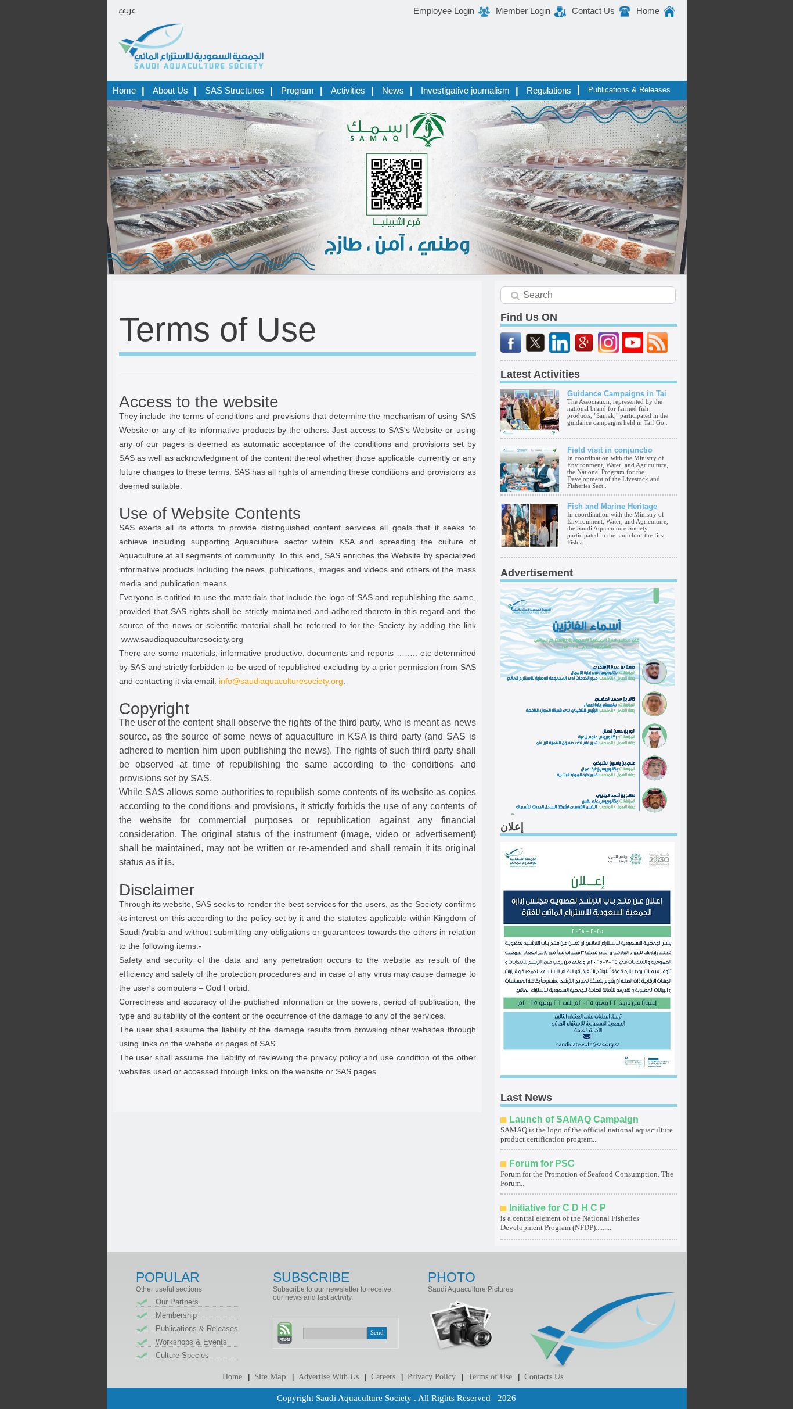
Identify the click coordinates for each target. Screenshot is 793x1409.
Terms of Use (490, 1376)
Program (297, 90)
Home (647, 11)
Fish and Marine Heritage (612, 506)
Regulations (549, 90)
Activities (348, 90)
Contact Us (593, 11)
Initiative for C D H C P (557, 1208)
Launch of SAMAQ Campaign (574, 1119)
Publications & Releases (629, 89)
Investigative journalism (465, 90)
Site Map (270, 1376)
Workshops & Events (191, 1342)
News (393, 90)
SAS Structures (234, 90)
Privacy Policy (432, 1376)
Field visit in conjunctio (610, 450)
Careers (383, 1376)
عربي (127, 11)
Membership (176, 1315)
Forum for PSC (542, 1163)
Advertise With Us (328, 1376)
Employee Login (443, 11)
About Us (170, 90)
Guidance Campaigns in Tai (616, 393)
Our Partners (177, 1301)
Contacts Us (543, 1376)
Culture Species (182, 1355)
